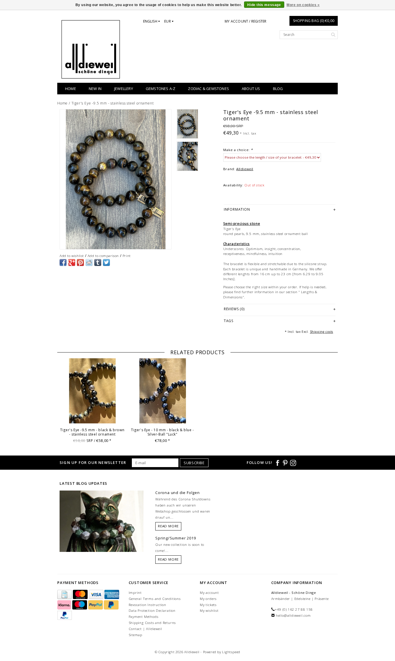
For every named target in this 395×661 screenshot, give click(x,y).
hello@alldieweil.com (293, 615)
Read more (168, 526)
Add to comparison (103, 256)
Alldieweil (244, 169)
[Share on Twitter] (106, 262)
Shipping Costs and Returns (152, 622)
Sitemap (136, 635)
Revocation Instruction (148, 605)
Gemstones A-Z (161, 88)
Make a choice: (238, 150)
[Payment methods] (65, 594)
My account (209, 592)
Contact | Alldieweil (145, 629)
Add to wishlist (72, 256)
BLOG (278, 88)
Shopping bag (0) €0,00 (313, 20)
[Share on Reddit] (89, 262)
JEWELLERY (123, 88)
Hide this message (264, 5)
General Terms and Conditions (155, 598)
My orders (208, 598)
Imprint (135, 592)
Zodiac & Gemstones (208, 88)
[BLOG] (101, 532)
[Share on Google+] (71, 262)
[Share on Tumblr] (97, 262)
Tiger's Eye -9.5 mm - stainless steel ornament (112, 103)
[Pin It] (80, 262)
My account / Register (245, 21)
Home (70, 88)
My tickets (208, 605)
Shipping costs (321, 332)
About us (251, 88)
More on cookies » (303, 5)
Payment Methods (143, 616)
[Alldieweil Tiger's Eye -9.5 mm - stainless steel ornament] (115, 179)
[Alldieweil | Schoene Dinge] (90, 49)
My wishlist (209, 610)
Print (127, 256)
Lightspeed (231, 652)
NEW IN (95, 88)
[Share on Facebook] (63, 262)
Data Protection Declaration (152, 610)
